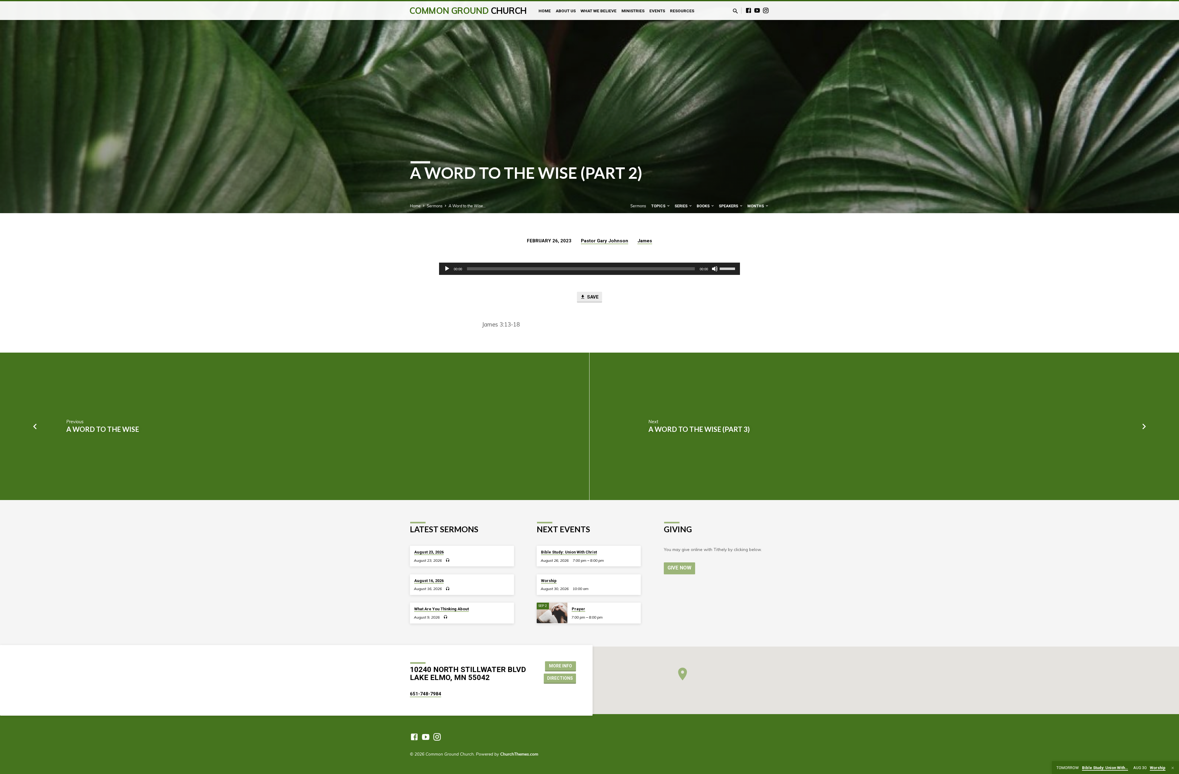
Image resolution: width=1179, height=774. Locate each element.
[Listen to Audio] (447, 560)
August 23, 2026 (429, 552)
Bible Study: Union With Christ (569, 552)
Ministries (632, 10)
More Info (560, 665)
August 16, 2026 (429, 580)
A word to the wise (102, 429)
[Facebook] (748, 10)
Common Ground (468, 10)
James (644, 241)
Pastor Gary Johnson (604, 241)
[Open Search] (735, 11)
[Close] (1173, 767)
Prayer (578, 609)
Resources (682, 10)
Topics (658, 206)
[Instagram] (765, 10)
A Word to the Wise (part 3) (699, 429)
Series (681, 206)
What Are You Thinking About (441, 609)
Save (592, 297)
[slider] (728, 268)
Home (545, 10)
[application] (589, 269)
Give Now (679, 568)
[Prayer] (552, 613)
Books (703, 206)
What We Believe (599, 10)
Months (756, 206)
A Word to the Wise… (467, 205)
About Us (566, 10)
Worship (549, 580)
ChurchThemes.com (519, 753)
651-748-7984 (425, 694)
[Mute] (715, 269)
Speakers (729, 206)
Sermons (434, 205)
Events (657, 10)
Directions (560, 678)
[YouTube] (757, 10)
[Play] (447, 269)
